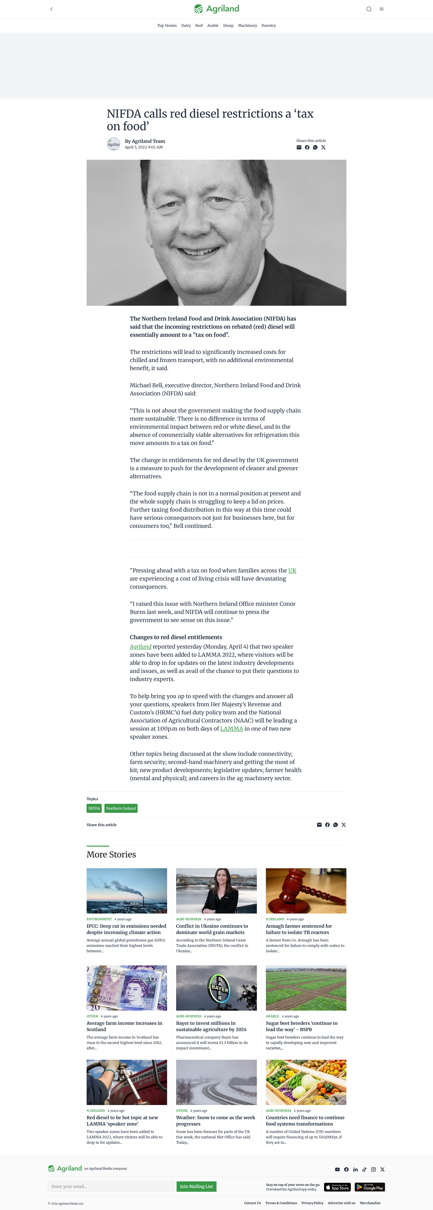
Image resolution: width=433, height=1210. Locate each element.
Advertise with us (341, 1203)
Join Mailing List (196, 1186)
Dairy (186, 25)
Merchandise (370, 1203)
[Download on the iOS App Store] (337, 1187)
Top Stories (167, 25)
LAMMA (231, 728)
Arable (213, 25)
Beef (199, 25)
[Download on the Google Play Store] (370, 1187)
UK (292, 570)
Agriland (141, 646)
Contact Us (252, 1203)
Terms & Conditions (281, 1203)
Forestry (269, 25)
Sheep (228, 25)
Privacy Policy (312, 1203)
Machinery (247, 25)
